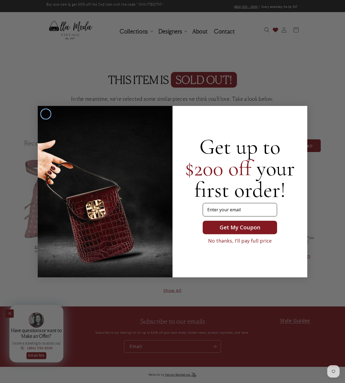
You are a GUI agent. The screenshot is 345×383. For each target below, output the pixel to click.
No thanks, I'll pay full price (240, 240)
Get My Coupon (240, 227)
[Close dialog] (46, 114)
